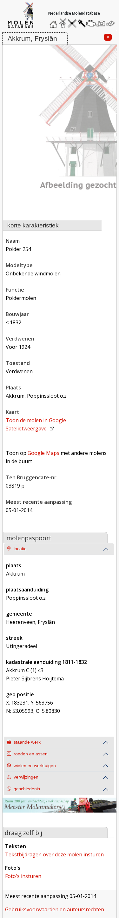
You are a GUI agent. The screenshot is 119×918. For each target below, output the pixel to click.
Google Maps (43, 452)
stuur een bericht (112, 23)
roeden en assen (31, 754)
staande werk (27, 742)
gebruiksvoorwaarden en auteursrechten (54, 909)
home (54, 22)
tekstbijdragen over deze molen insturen (54, 854)
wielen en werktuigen (35, 765)
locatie (20, 548)
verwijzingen (26, 777)
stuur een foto (101, 23)
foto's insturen (23, 876)
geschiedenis (27, 788)
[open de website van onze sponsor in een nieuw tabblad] (59, 809)
